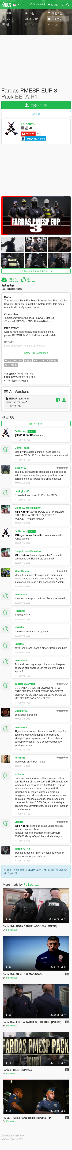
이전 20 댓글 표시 (36, 423)
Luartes (19, 644)
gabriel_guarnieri (25, 683)
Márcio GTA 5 (23, 848)
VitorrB (19, 821)
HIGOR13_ (21, 611)
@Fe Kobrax (22, 511)
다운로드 (38, 105)
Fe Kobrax (28, 123)
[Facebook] (22, 127)
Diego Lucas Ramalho (28, 507)
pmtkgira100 (22, 491)
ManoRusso (22, 571)
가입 (44, 869)
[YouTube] (26, 127)
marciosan (21, 594)
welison (19, 774)
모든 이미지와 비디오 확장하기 (36, 270)
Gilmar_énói (22, 447)
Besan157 (20, 467)
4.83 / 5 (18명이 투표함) (11, 289)
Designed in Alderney (13, 1135)
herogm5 (20, 757)
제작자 (31, 431)
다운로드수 (13, 281)
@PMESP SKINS (24, 435)
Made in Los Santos (12, 1139)
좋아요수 (31, 281)
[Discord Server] (31, 127)
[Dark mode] (62, 4)
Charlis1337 (22, 710)
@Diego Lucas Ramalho (29, 535)
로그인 (32, 869)
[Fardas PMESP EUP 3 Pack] (36, 215)
